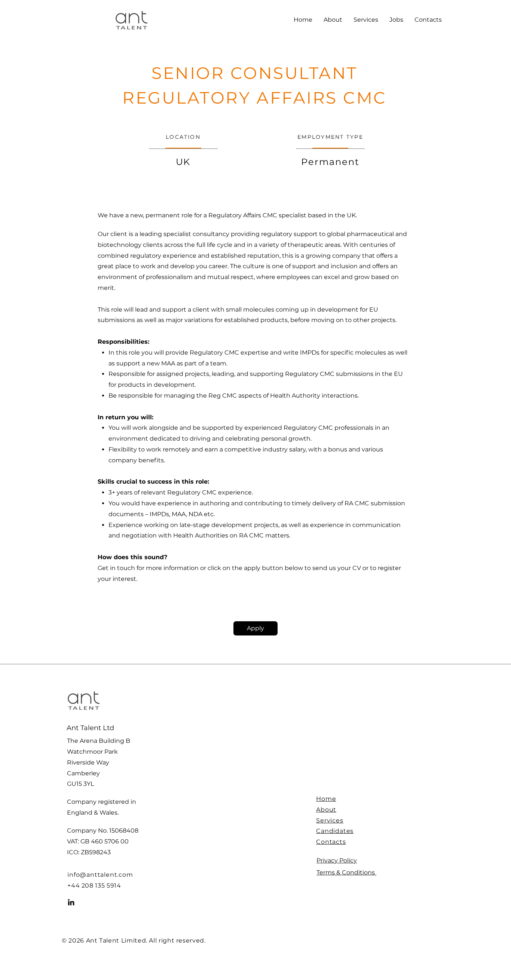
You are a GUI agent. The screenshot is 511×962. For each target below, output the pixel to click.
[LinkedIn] (71, 902)
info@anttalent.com (100, 874)
